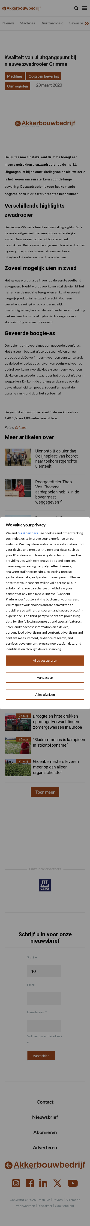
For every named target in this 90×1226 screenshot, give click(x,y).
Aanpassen (45, 677)
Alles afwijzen (45, 694)
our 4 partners (28, 533)
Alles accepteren (45, 660)
